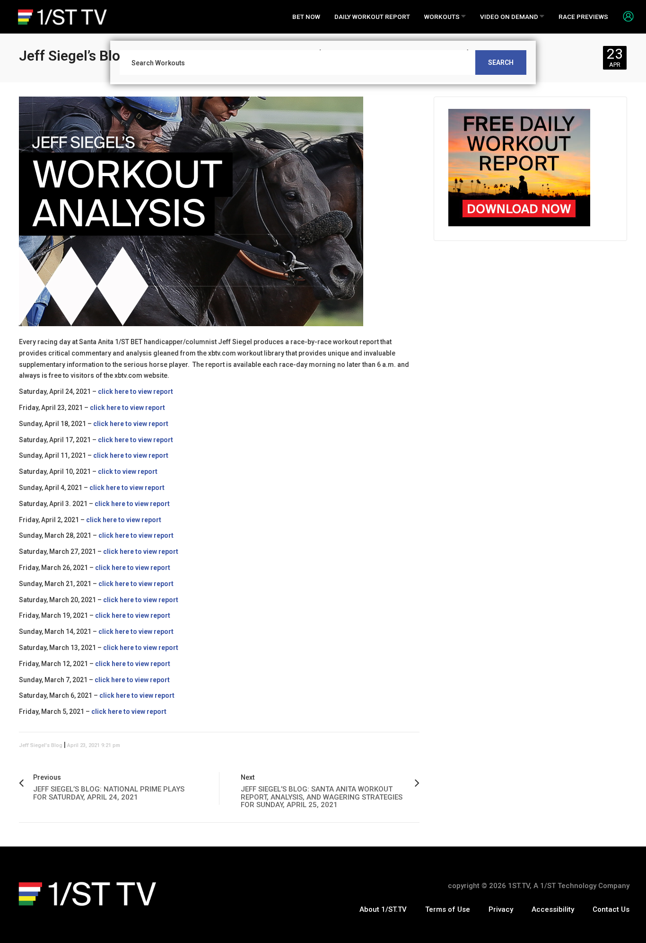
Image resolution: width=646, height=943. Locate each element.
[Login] (624, 16)
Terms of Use (447, 909)
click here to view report (132, 615)
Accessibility (553, 909)
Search (501, 62)
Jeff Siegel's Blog (40, 745)
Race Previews (583, 16)
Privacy (501, 909)
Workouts (442, 16)
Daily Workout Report (372, 16)
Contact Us (611, 909)
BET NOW (306, 16)
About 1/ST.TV (383, 909)
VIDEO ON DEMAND (510, 16)
